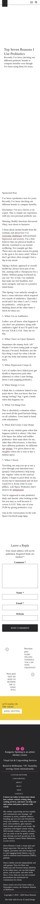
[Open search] (36, 2)
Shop (19, 790)
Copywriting (19, 778)
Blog (19, 786)
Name (20, 592)
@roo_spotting (12, 711)
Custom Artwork (19, 775)
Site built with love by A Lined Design (20, 899)
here (25, 516)
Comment (20, 562)
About (19, 782)
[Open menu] (31, 2)
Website (20, 614)
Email (20, 603)
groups (9, 448)
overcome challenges (12, 235)
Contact (19, 794)
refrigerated (18, 489)
